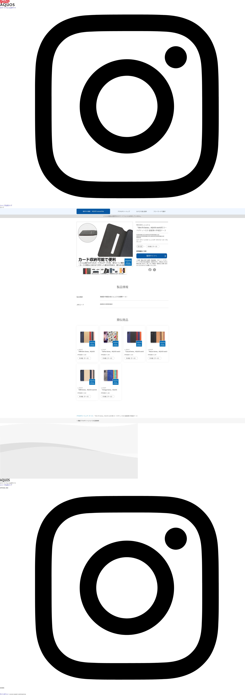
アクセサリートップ (124, 211)
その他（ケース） (153, 246)
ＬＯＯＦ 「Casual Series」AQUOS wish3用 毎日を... (134, 351)
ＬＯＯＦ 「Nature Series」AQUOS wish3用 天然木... (157, 351)
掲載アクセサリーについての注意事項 (88, 420)
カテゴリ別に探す (141, 211)
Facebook (150, 269)
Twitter (154, 269)
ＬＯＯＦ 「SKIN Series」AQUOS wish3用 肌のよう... (87, 390)
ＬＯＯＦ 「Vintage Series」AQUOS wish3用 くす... (109, 390)
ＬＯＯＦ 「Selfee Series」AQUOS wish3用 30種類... (110, 351)
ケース (140, 246)
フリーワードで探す (160, 211)
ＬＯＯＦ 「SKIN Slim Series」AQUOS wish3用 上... (86, 351)
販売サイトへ (152, 256)
